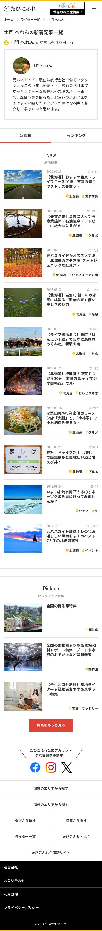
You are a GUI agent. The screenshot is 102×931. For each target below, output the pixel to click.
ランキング (76, 135)
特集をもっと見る (51, 725)
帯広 (95, 353)
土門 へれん (56, 19)
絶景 (95, 314)
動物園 (93, 669)
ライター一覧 (30, 19)
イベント (91, 550)
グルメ (93, 235)
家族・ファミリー (85, 708)
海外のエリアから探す (51, 804)
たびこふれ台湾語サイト (51, 852)
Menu (94, 8)
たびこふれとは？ (76, 836)
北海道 (74, 196)
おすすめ (91, 196)
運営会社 (11, 867)
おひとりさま (88, 393)
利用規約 (11, 894)
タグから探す (25, 820)
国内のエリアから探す (51, 788)
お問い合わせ (14, 880)
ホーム (9, 19)
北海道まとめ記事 (85, 275)
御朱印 (93, 629)
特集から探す (76, 820)
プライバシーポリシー (21, 907)
